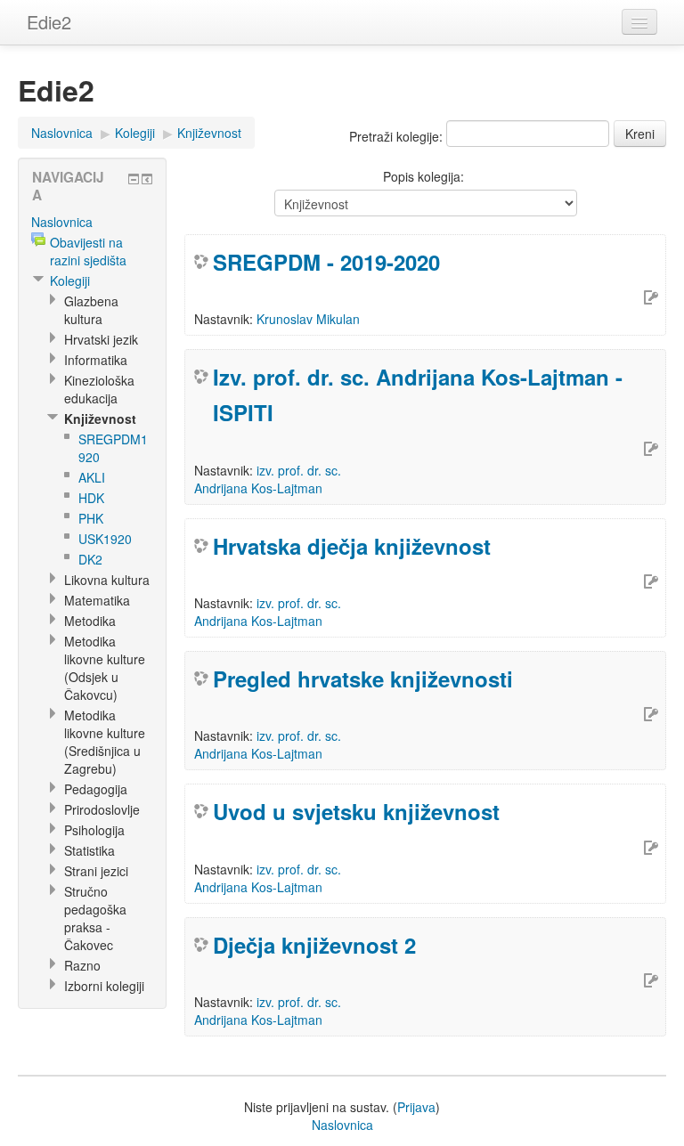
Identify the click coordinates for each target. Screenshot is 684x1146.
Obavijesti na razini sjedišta (88, 251)
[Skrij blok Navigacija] (133, 179)
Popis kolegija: (423, 176)
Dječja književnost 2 (314, 945)
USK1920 (105, 539)
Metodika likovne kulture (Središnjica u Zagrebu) (104, 741)
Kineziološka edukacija (99, 389)
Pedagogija (95, 789)
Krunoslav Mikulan (308, 319)
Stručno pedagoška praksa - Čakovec (95, 918)
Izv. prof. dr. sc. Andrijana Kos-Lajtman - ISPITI (418, 394)
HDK (91, 498)
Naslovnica (62, 133)
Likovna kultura (107, 580)
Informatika (95, 360)
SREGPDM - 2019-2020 (326, 262)
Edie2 (49, 22)
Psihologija (94, 830)
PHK (90, 518)
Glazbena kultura (91, 310)
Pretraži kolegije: (397, 136)
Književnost (209, 133)
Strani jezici (96, 871)
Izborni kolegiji (104, 986)
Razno (82, 965)
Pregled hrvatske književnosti (363, 678)
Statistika (89, 850)
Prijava (416, 1107)
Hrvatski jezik (101, 339)
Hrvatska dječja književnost (352, 546)
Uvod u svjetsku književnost (356, 811)
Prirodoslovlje (102, 809)
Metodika (90, 621)
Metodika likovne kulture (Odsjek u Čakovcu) (104, 667)
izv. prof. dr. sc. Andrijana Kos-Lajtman (267, 479)
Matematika (97, 600)
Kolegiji (135, 133)
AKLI (91, 477)
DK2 (90, 559)
